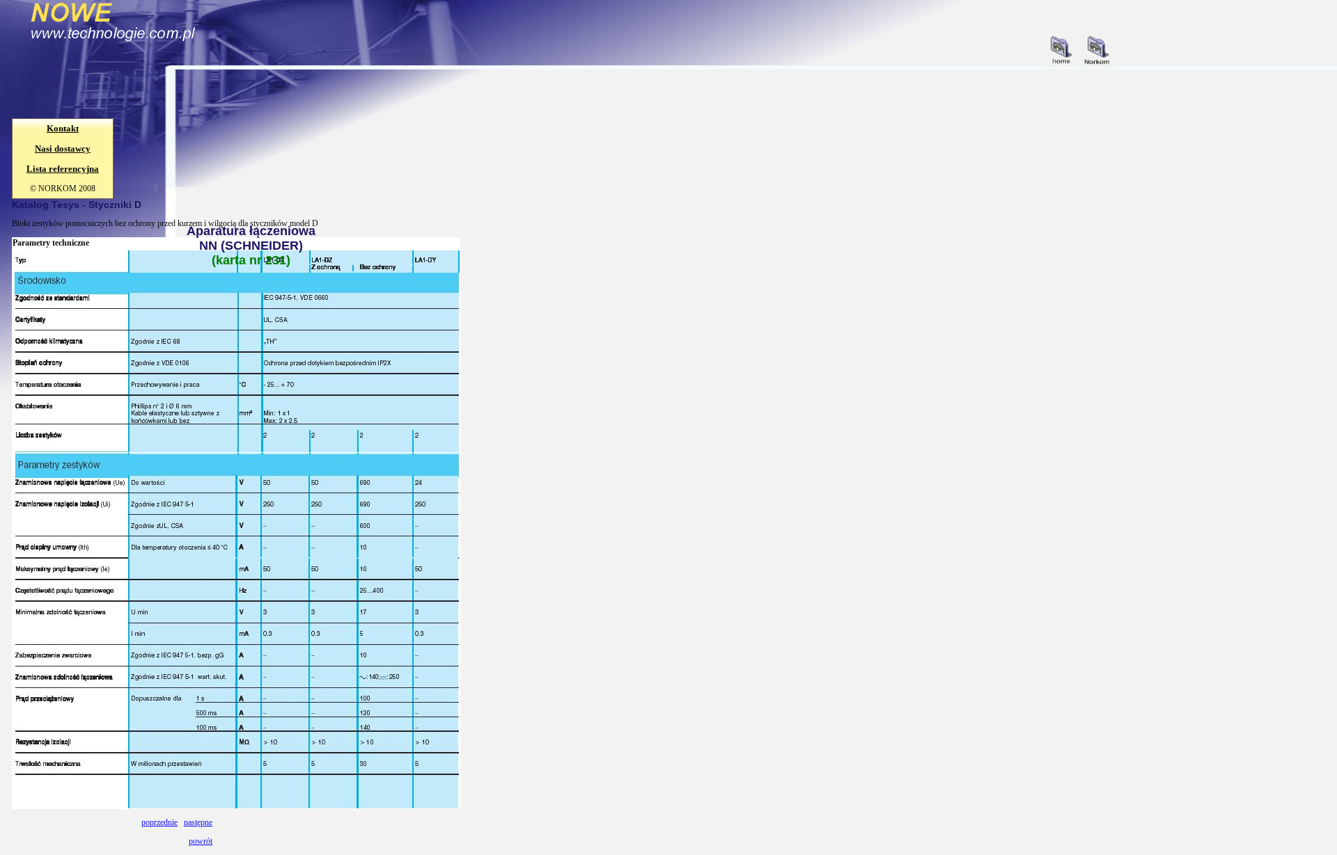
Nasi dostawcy (63, 148)
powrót (200, 841)
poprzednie (159, 822)
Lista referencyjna (62, 168)
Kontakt (63, 128)
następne (198, 822)
